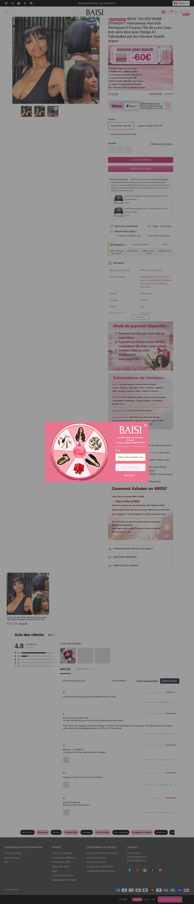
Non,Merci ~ (130, 475)
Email (117, 450)
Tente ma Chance (130, 467)
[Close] (145, 425)
